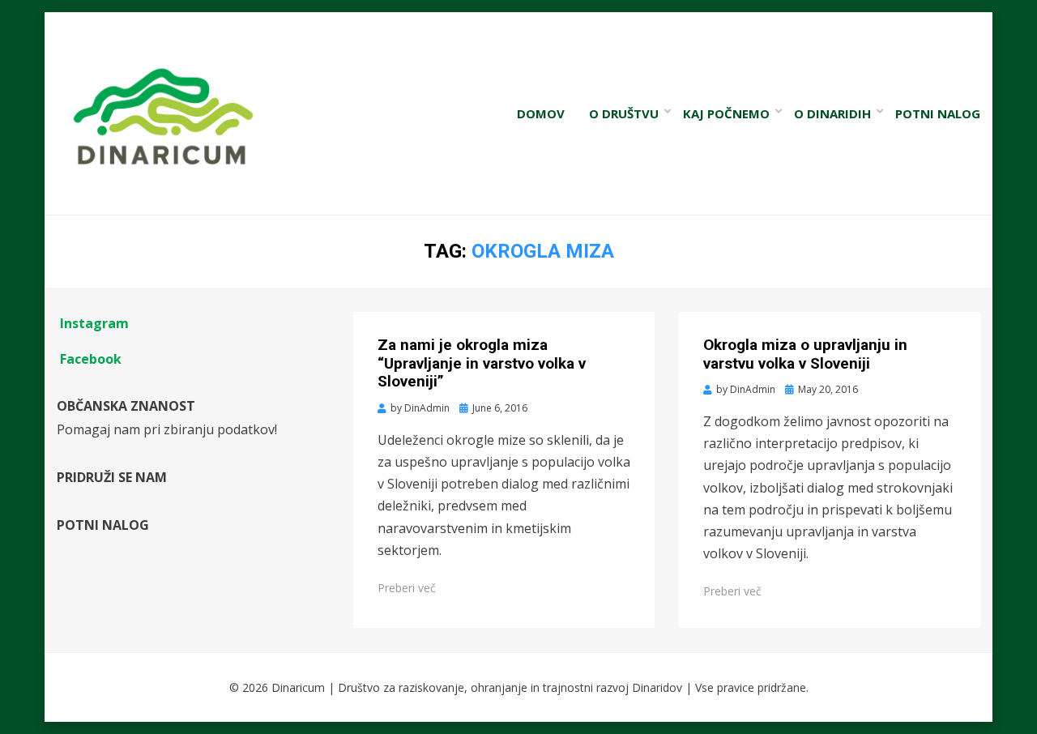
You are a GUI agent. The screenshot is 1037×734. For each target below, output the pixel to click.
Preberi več (407, 587)
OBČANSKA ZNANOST (126, 406)
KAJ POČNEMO (726, 113)
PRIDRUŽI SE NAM (112, 477)
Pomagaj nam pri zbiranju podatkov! (167, 429)
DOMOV (541, 113)
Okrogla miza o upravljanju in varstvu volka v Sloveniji (805, 354)
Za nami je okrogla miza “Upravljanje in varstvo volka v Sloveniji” (482, 363)
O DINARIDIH (832, 113)
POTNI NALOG (937, 113)
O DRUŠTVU (624, 113)
